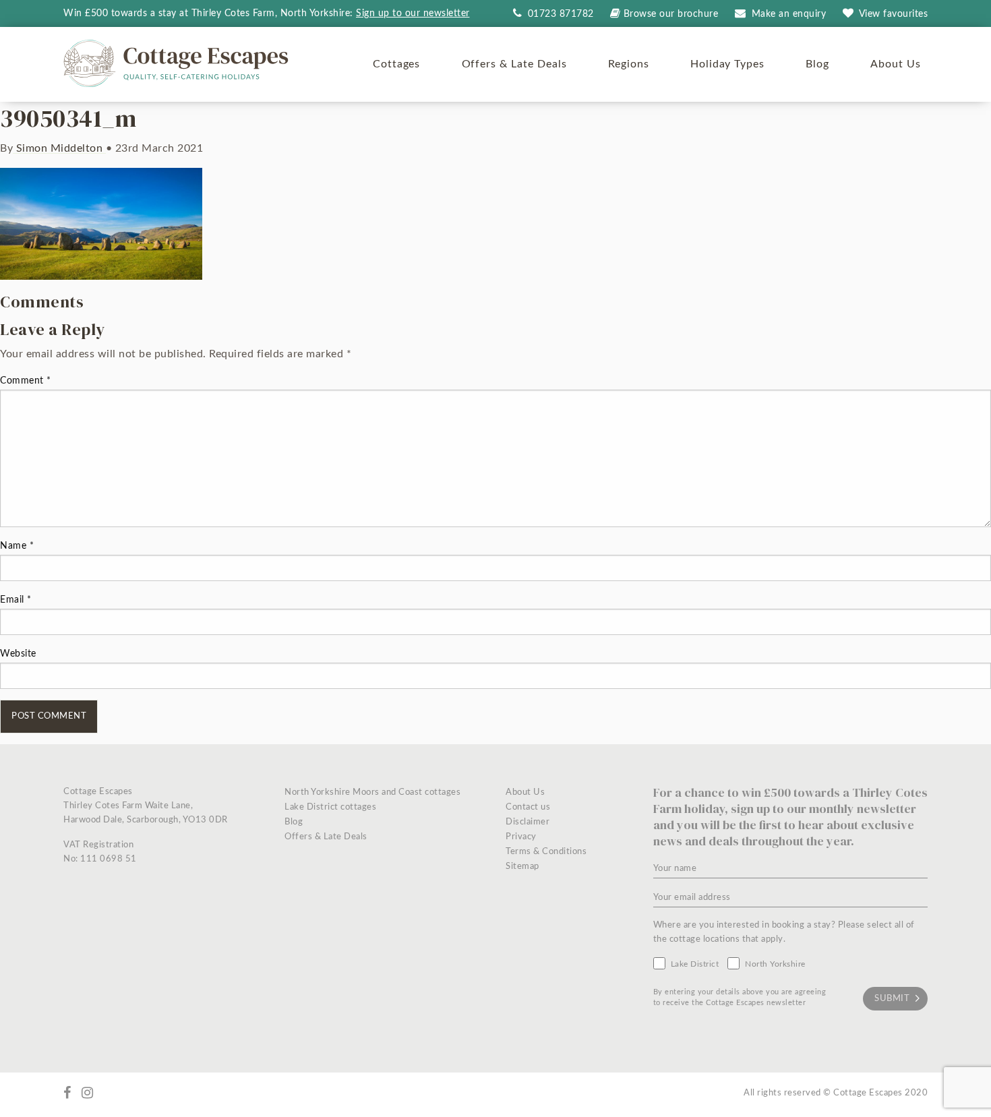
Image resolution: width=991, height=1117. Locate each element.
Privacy (521, 837)
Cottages (397, 64)
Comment (25, 381)
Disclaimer (527, 822)
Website (18, 654)
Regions (628, 64)
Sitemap (522, 866)
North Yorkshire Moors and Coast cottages (372, 792)
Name (17, 546)
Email (16, 600)
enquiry (789, 14)
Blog (817, 64)
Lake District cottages (330, 807)
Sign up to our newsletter (413, 13)
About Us (895, 64)
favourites (893, 14)
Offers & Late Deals (514, 64)
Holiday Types (727, 64)
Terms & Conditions (546, 851)
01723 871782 (559, 14)
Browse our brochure (671, 14)
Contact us (528, 807)
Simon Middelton (59, 148)
